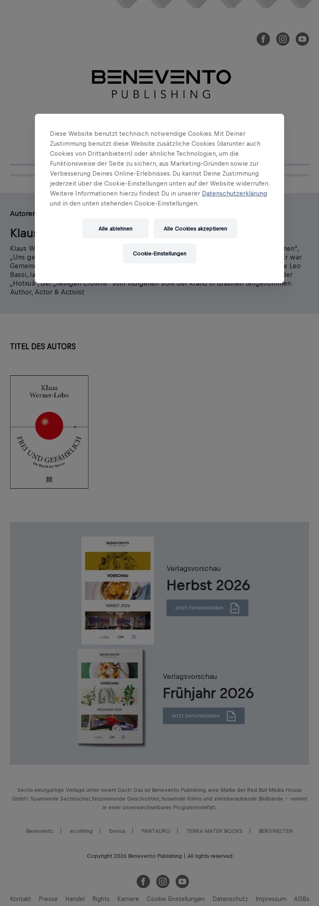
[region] (159, 198)
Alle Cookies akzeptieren (195, 228)
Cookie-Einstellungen (159, 253)
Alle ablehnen (115, 228)
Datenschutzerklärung (234, 193)
